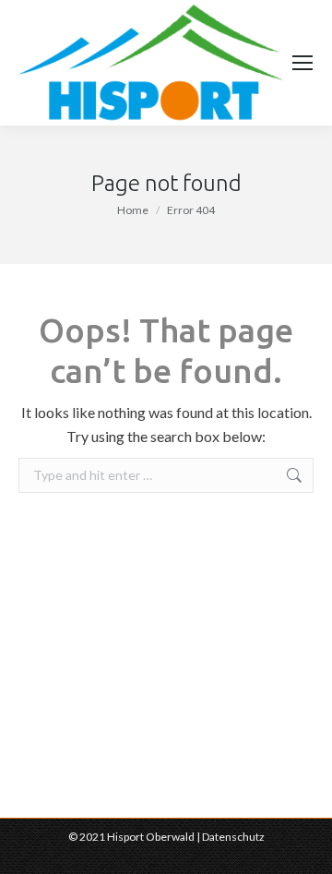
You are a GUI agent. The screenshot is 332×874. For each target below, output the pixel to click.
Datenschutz (233, 837)
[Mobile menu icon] (302, 63)
